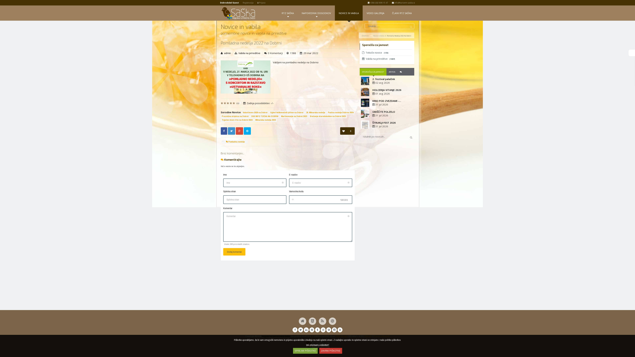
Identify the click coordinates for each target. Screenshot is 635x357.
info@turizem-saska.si (404, 2)
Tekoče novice (377, 52)
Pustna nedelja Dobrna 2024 (341, 112)
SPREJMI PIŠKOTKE (305, 351)
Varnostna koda (296, 191)
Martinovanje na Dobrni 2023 (294, 116)
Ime (225, 174)
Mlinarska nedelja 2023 (265, 120)
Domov (365, 35)
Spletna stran (229, 191)
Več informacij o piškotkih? (317, 344)
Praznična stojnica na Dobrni (235, 116)
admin (227, 53)
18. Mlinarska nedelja (315, 112)
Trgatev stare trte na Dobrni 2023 (237, 120)
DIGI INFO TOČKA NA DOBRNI (264, 116)
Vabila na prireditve (249, 53)
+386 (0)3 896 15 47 (378, 2)
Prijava (262, 2)
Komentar (227, 208)
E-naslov (293, 174)
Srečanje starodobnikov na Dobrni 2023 (328, 116)
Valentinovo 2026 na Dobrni (255, 112)
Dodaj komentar (234, 252)
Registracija (248, 2)
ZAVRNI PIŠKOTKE (330, 351)
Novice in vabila (378, 36)
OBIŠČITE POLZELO (383, 111)
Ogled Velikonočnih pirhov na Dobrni (286, 112)
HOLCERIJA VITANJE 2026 (386, 90)
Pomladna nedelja (236, 141)
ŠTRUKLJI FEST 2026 (384, 122)
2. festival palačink (383, 79)
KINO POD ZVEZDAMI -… (386, 100)
